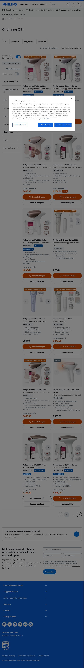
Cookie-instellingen (19, 125)
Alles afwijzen (44, 125)
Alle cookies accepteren (62, 125)
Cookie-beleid (45, 119)
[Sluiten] (71, 98)
